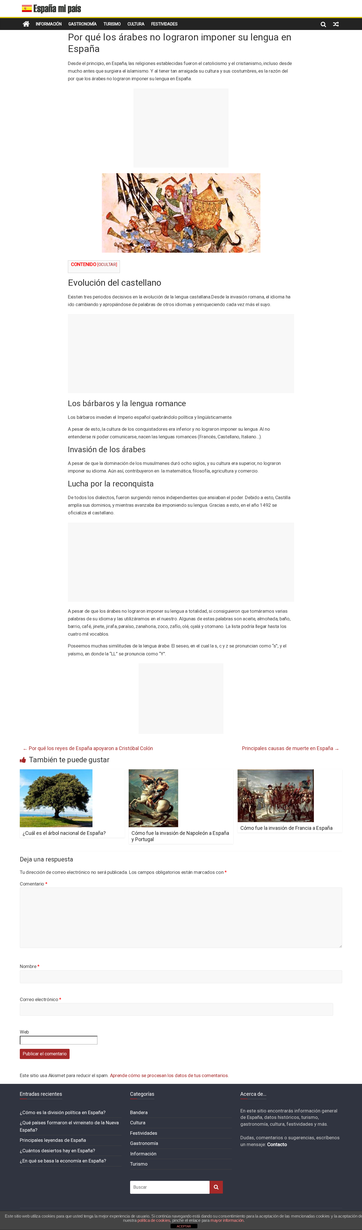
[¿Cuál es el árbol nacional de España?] (56, 773)
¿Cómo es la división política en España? (62, 1112)
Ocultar (107, 264)
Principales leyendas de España (53, 1140)
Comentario (33, 884)
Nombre (30, 966)
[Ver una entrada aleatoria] (336, 24)
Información (49, 24)
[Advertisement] (181, 128)
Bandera (139, 1112)
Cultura (136, 24)
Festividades (164, 24)
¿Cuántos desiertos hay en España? (57, 1150)
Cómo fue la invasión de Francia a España (286, 828)
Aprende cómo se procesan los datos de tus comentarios (169, 1075)
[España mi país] (26, 24)
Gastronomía (82, 24)
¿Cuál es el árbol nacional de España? (64, 833)
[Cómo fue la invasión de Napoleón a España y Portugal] (153, 773)
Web (24, 1032)
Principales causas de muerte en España (290, 748)
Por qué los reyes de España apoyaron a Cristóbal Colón (88, 748)
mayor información (227, 1220)
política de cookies (153, 1220)
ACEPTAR (184, 1226)
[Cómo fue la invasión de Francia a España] (276, 773)
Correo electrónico (40, 999)
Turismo (112, 24)
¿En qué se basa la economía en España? (63, 1161)
